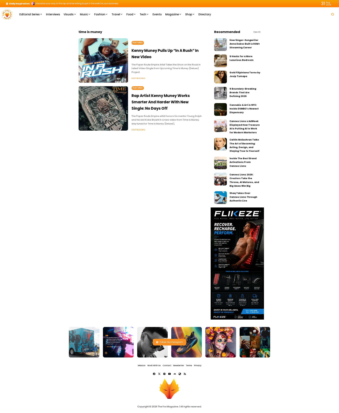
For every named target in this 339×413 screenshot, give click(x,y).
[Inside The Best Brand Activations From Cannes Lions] (220, 163)
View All (256, 32)
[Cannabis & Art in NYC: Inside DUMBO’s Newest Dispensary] (220, 109)
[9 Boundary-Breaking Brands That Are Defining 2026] (220, 93)
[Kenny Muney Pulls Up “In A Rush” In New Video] (103, 60)
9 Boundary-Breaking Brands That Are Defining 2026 (243, 92)
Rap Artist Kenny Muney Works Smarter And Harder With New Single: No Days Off (161, 102)
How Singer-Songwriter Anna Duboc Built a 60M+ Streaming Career (245, 44)
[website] (180, 374)
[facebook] (154, 374)
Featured (138, 42)
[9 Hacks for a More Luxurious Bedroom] (220, 60)
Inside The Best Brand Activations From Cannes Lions (243, 162)
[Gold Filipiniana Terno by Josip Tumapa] (220, 77)
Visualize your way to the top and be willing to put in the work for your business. (77, 3)
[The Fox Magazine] (7, 14)
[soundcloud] (174, 374)
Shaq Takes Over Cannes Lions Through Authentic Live (243, 197)
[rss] (185, 374)
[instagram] (164, 374)
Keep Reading (138, 78)
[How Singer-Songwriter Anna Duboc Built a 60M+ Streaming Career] (220, 44)
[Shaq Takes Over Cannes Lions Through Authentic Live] (220, 197)
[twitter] (159, 374)
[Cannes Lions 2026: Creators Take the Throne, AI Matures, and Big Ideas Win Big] (220, 179)
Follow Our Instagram (171, 342)
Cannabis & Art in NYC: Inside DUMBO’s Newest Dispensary (244, 108)
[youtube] (169, 374)
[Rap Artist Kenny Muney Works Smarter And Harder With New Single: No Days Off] (103, 108)
